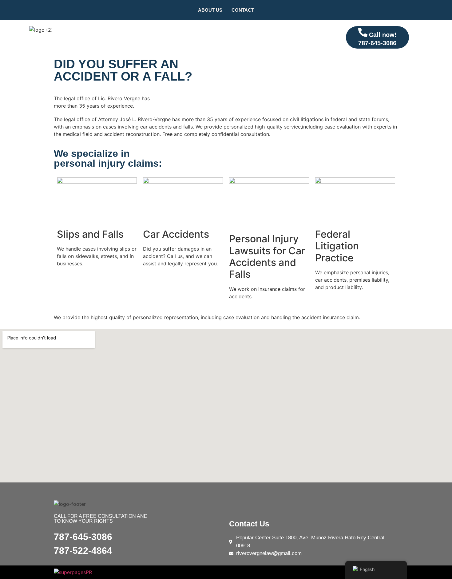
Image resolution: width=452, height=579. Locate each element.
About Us (210, 10)
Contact (243, 10)
